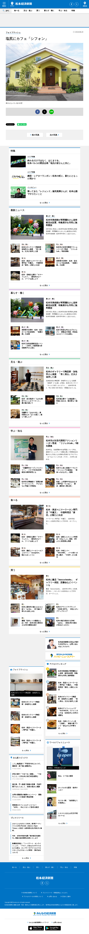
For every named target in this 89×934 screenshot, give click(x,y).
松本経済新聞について (30, 892)
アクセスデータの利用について (33, 896)
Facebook (71, 4)
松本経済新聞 (21, 4)
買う (38, 10)
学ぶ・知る (63, 10)
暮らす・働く (49, 10)
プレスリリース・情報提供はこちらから (55, 892)
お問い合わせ (53, 896)
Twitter (77, 4)
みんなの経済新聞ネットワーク (44, 914)
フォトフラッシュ (13, 32)
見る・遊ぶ (28, 10)
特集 (73, 10)
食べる (16, 10)
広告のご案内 (66, 896)
